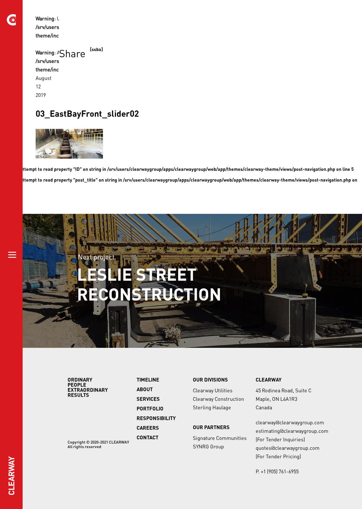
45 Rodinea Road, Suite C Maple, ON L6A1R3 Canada (283, 398)
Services (148, 399)
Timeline (148, 379)
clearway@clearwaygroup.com (290, 422)
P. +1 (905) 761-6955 (277, 471)
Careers (148, 428)
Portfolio (150, 408)
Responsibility (156, 418)
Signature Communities (220, 438)
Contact (147, 437)
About (145, 389)
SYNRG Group (208, 446)
